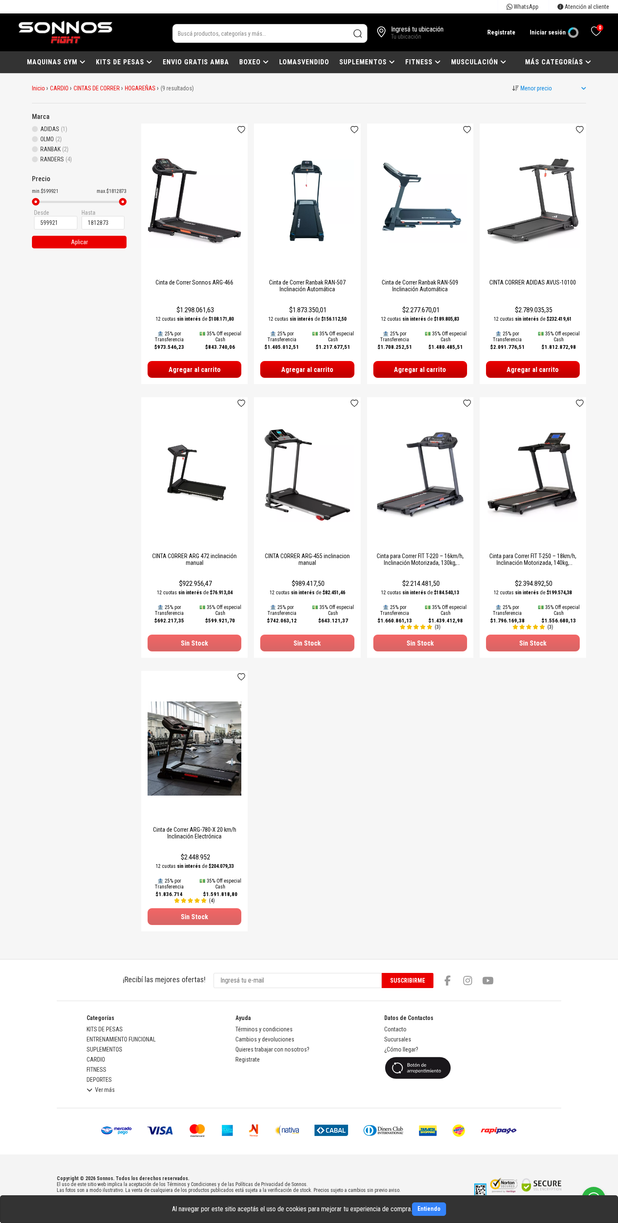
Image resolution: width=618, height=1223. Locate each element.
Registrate (501, 32)
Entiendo (429, 1208)
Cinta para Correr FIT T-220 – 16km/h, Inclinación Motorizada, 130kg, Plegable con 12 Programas (420, 563)
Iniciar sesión (548, 32)
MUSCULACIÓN (475, 62)
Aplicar (79, 242)
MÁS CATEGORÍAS (555, 62)
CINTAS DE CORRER (97, 88)
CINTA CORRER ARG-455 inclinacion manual (307, 559)
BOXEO (251, 62)
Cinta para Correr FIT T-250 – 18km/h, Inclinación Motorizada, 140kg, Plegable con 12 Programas (532, 563)
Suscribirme (407, 980)
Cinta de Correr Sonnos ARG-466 (194, 282)
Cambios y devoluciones (264, 1039)
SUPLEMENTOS (364, 62)
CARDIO (59, 88)
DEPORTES (99, 1080)
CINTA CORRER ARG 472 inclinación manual (194, 559)
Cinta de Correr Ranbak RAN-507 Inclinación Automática (307, 286)
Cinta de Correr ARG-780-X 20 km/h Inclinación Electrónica (194, 833)
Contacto (395, 1029)
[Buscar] (358, 33)
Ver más (105, 1090)
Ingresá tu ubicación (417, 29)
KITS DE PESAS (121, 62)
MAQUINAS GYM (53, 62)
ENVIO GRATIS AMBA (196, 62)
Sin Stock (194, 643)
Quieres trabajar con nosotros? (272, 1049)
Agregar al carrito (195, 370)
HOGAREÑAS (140, 88)
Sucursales (397, 1039)
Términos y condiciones (264, 1029)
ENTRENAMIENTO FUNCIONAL (121, 1039)
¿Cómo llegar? (401, 1049)
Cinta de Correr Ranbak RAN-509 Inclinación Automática (420, 286)
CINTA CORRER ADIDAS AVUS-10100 (532, 282)
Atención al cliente (586, 6)
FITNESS (420, 62)
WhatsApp (525, 6)
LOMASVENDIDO (304, 62)
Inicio (38, 88)
